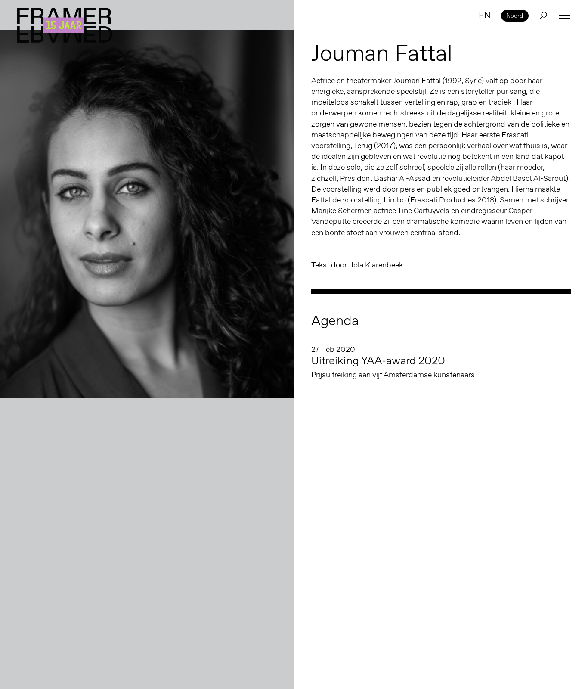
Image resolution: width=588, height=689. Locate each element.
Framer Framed (64, 25)
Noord (514, 15)
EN (485, 15)
